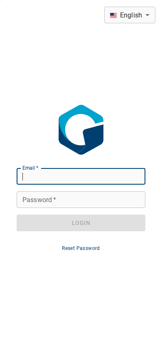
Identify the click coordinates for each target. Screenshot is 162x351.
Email (30, 168)
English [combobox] (131, 15)
